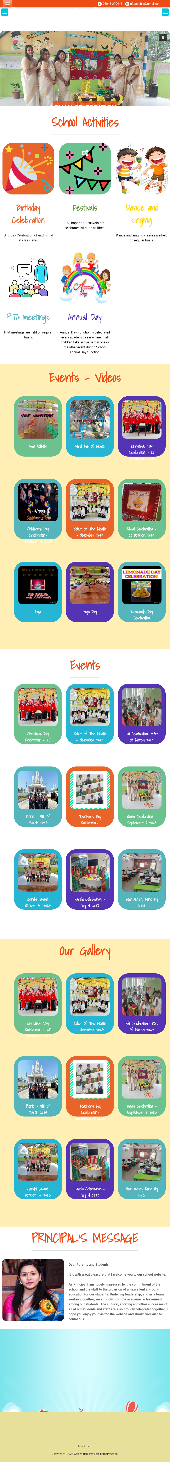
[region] (85, 73)
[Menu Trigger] (7, 4)
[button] (85, 73)
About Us (83, 1446)
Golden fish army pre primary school (96, 1453)
